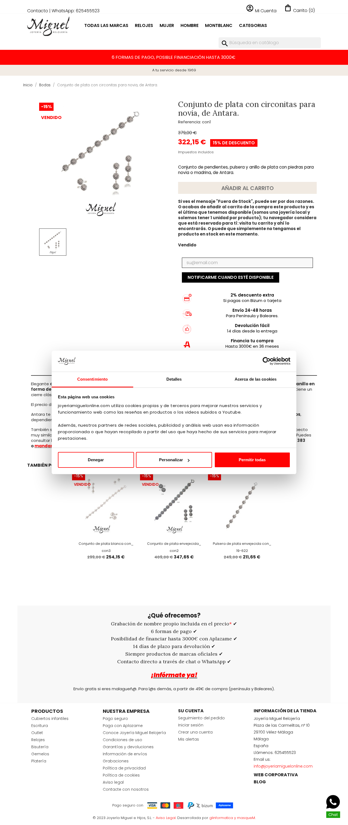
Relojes (144, 25)
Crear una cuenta (195, 732)
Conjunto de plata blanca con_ (106, 543)
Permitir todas (252, 459)
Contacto (37, 11)
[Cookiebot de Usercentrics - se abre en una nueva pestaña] (266, 361)
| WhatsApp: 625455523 (74, 11)
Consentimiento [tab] (92, 379)
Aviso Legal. (166, 817)
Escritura (39, 725)
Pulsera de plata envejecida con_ (242, 543)
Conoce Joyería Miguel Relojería (134, 732)
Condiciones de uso (122, 739)
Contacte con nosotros (126, 789)
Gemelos (40, 754)
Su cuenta (191, 711)
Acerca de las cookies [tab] (255, 379)
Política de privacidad (124, 768)
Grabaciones (116, 761)
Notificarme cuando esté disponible (231, 277)
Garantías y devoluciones (128, 747)
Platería (38, 761)
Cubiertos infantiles (50, 718)
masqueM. (246, 817)
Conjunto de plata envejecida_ (174, 543)
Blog (260, 782)
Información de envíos (125, 754)
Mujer (167, 25)
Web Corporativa (276, 775)
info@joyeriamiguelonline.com (283, 766)
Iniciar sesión (190, 725)
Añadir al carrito (247, 188)
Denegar (96, 459)
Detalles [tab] (174, 379)
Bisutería (39, 747)
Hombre (189, 25)
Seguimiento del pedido (201, 718)
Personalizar (171, 459)
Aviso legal (113, 782)
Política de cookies (121, 775)
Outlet (37, 732)
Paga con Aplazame (123, 725)
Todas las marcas (106, 25)
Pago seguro (115, 718)
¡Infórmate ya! (174, 675)
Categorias (253, 25)
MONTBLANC (218, 25)
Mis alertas (188, 739)
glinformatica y (223, 817)
